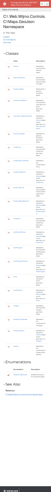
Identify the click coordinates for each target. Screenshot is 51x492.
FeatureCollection (19, 78)
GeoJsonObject (18, 89)
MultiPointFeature (19, 232)
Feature (16, 66)
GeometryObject (19, 134)
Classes (6, 37)
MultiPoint (17, 218)
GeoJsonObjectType (20, 375)
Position (16, 346)
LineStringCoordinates (20, 160)
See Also (7, 42)
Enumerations (9, 39)
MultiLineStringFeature (21, 201)
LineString (16, 147)
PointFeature (17, 290)
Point (15, 277)
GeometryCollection (20, 100)
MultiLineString (18, 187)
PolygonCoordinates (20, 319)
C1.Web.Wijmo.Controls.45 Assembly (23, 394)
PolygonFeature (18, 331)
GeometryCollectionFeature (22, 116)
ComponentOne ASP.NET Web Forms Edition (24, 3)
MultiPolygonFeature (20, 261)
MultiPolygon (18, 248)
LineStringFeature (19, 172)
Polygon (16, 306)
